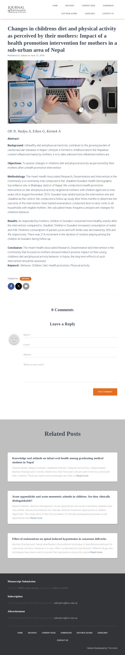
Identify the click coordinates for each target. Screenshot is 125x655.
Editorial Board (69, 14)
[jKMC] (16, 9)
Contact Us (108, 14)
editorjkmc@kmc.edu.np (65, 603)
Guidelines (90, 14)
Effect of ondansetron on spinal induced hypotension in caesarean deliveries (59, 538)
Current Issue (88, 6)
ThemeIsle (112, 648)
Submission (108, 6)
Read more (82, 475)
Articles (25, 279)
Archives (69, 6)
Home (55, 6)
